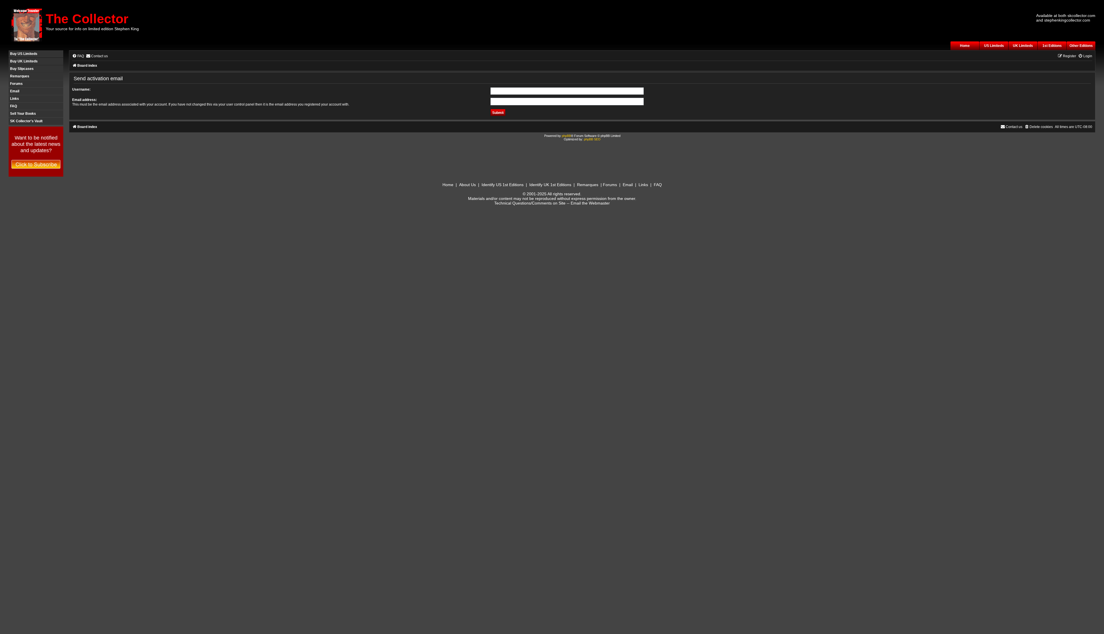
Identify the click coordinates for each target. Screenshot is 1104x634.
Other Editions (1081, 46)
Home (965, 46)
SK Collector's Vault (26, 121)
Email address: (84, 100)
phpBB (566, 136)
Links (14, 99)
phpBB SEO (592, 139)
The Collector (87, 19)
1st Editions (1052, 46)
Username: (81, 89)
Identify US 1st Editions (503, 184)
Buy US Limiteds (23, 54)
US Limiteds (994, 46)
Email (14, 91)
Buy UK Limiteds (24, 61)
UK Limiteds (1023, 46)
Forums (16, 84)
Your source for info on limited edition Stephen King (92, 28)
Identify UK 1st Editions (550, 184)
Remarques (19, 76)
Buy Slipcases (22, 69)
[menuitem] (78, 56)
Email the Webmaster (590, 203)
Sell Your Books (23, 114)
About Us (467, 184)
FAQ (13, 106)
